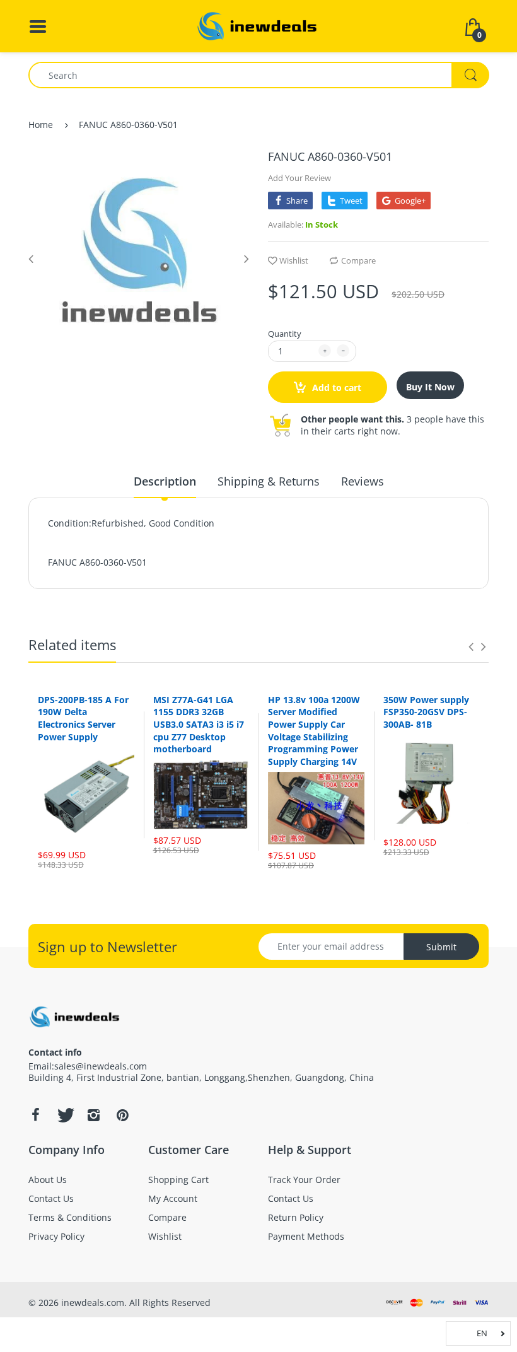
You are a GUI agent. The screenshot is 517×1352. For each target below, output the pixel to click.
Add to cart (335, 387)
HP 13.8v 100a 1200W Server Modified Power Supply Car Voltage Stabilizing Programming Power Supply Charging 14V (314, 730)
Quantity (284, 333)
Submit (441, 947)
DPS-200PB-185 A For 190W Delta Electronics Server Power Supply (83, 718)
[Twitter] (64, 1115)
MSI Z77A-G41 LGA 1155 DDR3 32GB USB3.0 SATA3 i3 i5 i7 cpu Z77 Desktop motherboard (198, 724)
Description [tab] (165, 481)
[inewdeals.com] (258, 25)
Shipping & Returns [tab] (269, 481)
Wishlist (293, 260)
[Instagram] (93, 1115)
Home (40, 125)
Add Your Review (299, 178)
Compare (358, 260)
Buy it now (430, 387)
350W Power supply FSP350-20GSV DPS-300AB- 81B (426, 712)
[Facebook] (35, 1115)
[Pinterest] (122, 1115)
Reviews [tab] (362, 481)
